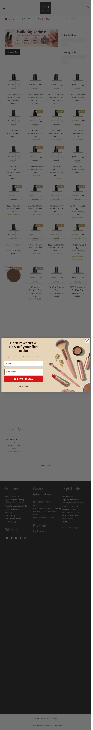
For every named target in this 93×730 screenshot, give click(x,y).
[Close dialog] (87, 341)
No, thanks (23, 387)
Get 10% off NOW (23, 379)
